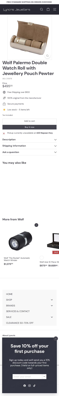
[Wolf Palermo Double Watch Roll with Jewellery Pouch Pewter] (20, 189)
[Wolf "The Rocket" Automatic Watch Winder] (20, 246)
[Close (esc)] (56, 338)
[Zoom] (47, 55)
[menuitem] (29, 294)
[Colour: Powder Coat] (42, 258)
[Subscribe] (44, 376)
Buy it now (29, 127)
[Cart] (48, 9)
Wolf (21, 219)
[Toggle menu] (52, 299)
